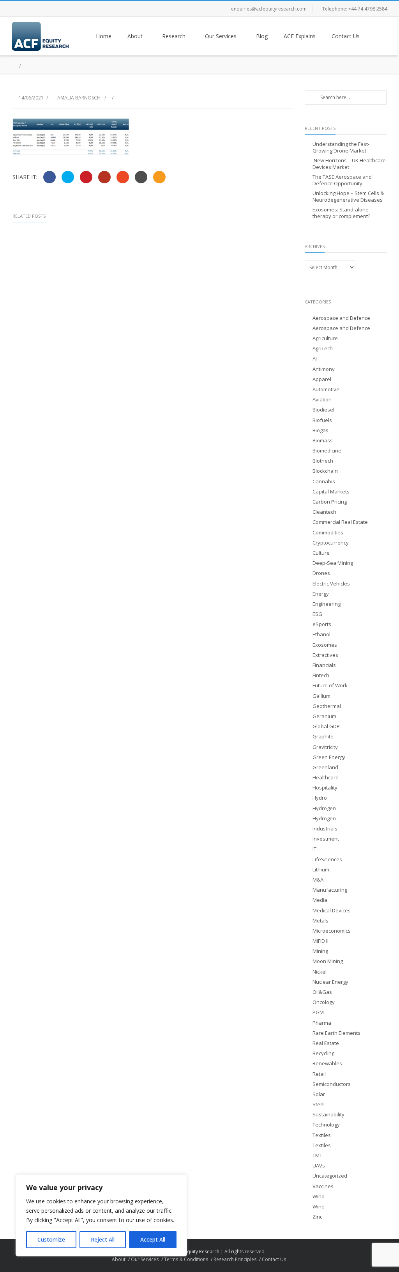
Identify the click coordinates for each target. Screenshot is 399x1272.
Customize (51, 1239)
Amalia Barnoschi (79, 97)
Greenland (325, 767)
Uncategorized (329, 1176)
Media (319, 900)
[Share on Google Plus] (104, 177)
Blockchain (325, 471)
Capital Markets (331, 491)
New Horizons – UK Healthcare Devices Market (349, 163)
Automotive (325, 389)
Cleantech (324, 512)
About (135, 36)
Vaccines (323, 1186)
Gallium (321, 696)
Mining (320, 951)
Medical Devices (331, 910)
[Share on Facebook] (49, 177)
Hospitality (324, 787)
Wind (318, 1196)
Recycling (323, 1053)
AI (314, 358)
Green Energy (328, 757)
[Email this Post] (159, 177)
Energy (320, 594)
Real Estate (325, 1043)
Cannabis (323, 481)
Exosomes (324, 645)
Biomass (322, 440)
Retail (319, 1074)
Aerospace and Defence (341, 318)
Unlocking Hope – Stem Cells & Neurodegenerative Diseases (348, 196)
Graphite (323, 736)
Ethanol (321, 634)
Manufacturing (329, 890)
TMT (317, 1155)
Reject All (103, 1239)
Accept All (152, 1239)
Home (103, 36)
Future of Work (330, 685)
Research (173, 36)
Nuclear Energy (330, 982)
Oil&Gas (322, 992)
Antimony (323, 369)
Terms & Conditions (186, 1259)
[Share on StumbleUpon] (123, 177)
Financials (324, 665)
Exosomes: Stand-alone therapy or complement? (341, 213)
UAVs (318, 1165)
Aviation (322, 399)
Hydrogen (324, 808)
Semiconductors (331, 1084)
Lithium (320, 869)
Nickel (319, 972)
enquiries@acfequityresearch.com (269, 8)
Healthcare (325, 777)
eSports (321, 624)
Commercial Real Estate (340, 522)
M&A (317, 879)
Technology (326, 1124)
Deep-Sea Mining (332, 563)
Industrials (324, 828)
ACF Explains (300, 36)
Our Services (221, 36)
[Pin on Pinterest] (86, 177)
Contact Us (346, 36)
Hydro (319, 798)
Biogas (320, 430)
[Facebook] (19, 9)
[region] (101, 1215)
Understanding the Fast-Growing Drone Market (340, 147)
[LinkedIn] (66, 9)
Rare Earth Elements (336, 1033)
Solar (318, 1094)
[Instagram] (50, 9)
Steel (318, 1104)
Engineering (326, 604)
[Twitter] (35, 9)
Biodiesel (323, 409)
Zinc (317, 1216)
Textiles (321, 1135)
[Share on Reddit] (141, 177)
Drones (321, 573)
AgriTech (322, 348)
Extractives (325, 655)
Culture (321, 553)
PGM (318, 1012)
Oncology (323, 1002)
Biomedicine (326, 450)
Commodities (327, 532)
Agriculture (325, 338)
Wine (318, 1206)
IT (314, 849)
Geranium (324, 716)
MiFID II (320, 941)
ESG (317, 614)
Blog (262, 36)
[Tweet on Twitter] (68, 177)
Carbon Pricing (329, 502)
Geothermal (326, 706)
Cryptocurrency (330, 542)
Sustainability (328, 1114)
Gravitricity (325, 747)
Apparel (321, 379)
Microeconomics (331, 931)
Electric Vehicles (331, 583)
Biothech (322, 461)
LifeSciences (327, 859)
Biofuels (322, 420)
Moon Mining (327, 961)
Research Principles (235, 1259)
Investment (325, 839)
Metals (320, 920)
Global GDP (326, 726)
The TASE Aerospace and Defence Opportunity (342, 180)
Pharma (321, 1023)
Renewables (327, 1063)
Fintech (320, 675)
